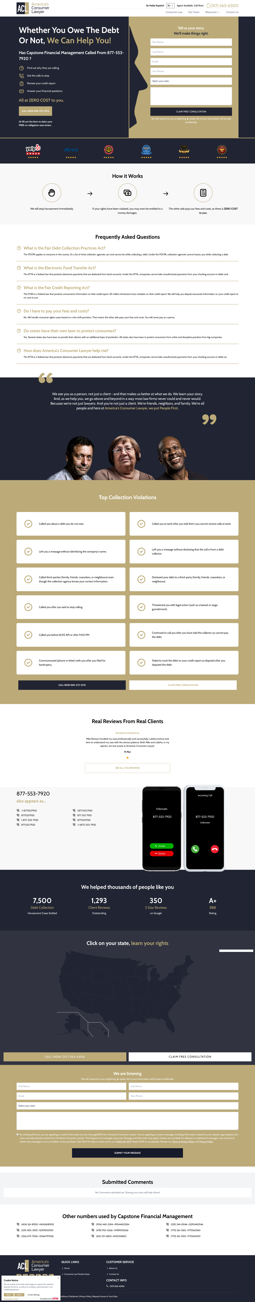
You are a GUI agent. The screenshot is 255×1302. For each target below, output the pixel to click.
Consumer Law (174, 12)
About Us (113, 1268)
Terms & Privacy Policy (183, 1141)
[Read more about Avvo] (33, 150)
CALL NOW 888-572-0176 (35, 111)
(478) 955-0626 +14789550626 (112, 1230)
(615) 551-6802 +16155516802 (111, 1236)
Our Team (194, 12)
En (169, 5)
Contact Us (232, 12)
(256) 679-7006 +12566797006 (37, 1236)
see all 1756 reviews (127, 768)
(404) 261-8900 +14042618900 (37, 1224)
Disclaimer (73, 1296)
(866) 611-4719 (124, 1141)
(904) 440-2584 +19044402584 (112, 1224)
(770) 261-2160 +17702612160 (185, 1230)
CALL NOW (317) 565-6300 (65, 1056)
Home (67, 1268)
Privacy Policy (206, 1141)
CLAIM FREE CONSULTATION (183, 685)
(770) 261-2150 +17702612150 (185, 1236)
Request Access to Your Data (105, 1296)
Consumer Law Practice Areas (77, 1274)
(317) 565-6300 (224, 5)
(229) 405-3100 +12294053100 (37, 1230)
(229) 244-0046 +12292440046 (187, 1224)
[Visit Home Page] (34, 8)
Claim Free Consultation (190, 1056)
